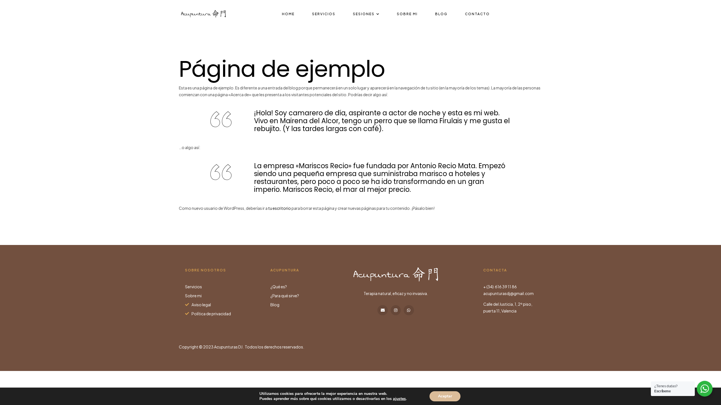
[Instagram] (396, 310)
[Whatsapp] (409, 310)
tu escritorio (279, 208)
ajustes (399, 398)
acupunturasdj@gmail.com (508, 293)
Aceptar (445, 396)
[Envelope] (382, 310)
